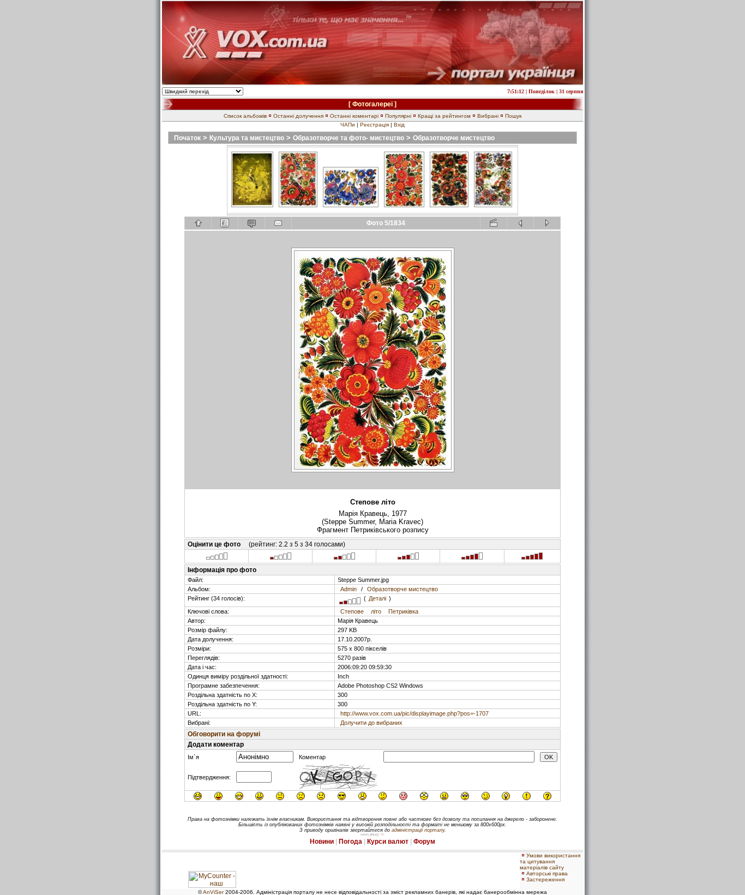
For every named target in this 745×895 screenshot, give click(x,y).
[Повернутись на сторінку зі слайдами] (198, 223)
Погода (350, 841)
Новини (322, 841)
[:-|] (280, 796)
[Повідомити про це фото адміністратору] (251, 223)
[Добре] (408, 558)
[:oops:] (403, 796)
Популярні (398, 116)
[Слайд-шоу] (493, 223)
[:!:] (526, 796)
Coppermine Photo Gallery (387, 811)
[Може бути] (344, 558)
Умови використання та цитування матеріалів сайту (550, 861)
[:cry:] (321, 796)
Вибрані (487, 116)
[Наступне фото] (547, 223)
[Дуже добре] (472, 558)
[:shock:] (424, 796)
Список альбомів (245, 116)
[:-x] (444, 796)
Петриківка (403, 611)
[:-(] (301, 796)
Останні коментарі (354, 116)
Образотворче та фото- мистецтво (348, 138)
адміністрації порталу (418, 830)
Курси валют (387, 841)
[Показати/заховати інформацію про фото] (225, 223)
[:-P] (218, 796)
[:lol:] (198, 796)
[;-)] (486, 796)
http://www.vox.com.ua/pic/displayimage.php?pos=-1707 (414, 713)
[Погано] (281, 558)
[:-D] (239, 796)
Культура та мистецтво (246, 138)
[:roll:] (465, 796)
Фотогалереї (372, 104)
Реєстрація (374, 125)
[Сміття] (217, 558)
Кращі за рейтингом (444, 116)
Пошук (513, 116)
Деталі (377, 598)
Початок (187, 138)
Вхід (399, 125)
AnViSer (213, 892)
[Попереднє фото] (520, 223)
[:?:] (547, 796)
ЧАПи (347, 125)
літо (376, 611)
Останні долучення (298, 116)
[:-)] (259, 796)
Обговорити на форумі (224, 734)
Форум (424, 841)
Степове (352, 611)
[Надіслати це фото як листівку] (278, 223)
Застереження (545, 879)
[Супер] (532, 558)
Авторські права (547, 873)
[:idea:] (506, 796)
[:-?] (382, 796)
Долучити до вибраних (371, 722)
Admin (348, 589)
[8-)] (342, 796)
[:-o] (362, 796)
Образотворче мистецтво (454, 138)
